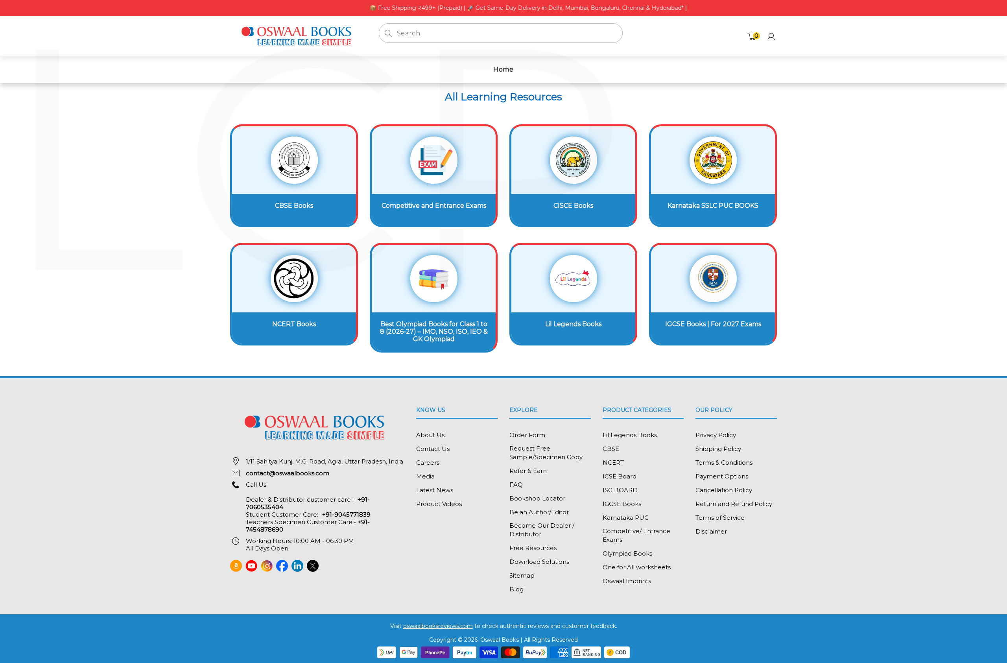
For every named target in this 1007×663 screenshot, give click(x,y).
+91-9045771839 (346, 514)
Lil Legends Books (573, 324)
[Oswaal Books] (298, 35)
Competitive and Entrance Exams (434, 205)
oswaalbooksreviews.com (438, 626)
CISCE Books (573, 205)
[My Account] (771, 36)
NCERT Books (294, 324)
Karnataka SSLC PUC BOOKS (713, 205)
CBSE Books (294, 205)
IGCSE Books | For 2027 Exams (713, 324)
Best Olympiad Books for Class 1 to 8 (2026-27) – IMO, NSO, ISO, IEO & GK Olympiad (434, 331)
